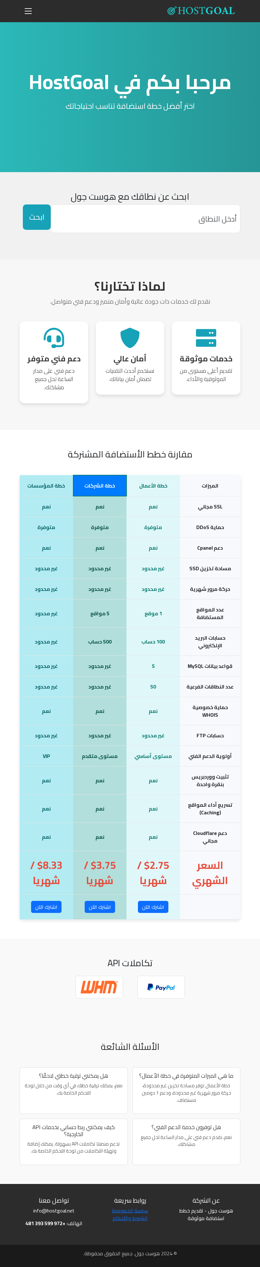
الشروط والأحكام (130, 1218)
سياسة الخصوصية (130, 1210)
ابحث (36, 217)
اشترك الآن (153, 907)
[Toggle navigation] (28, 11)
